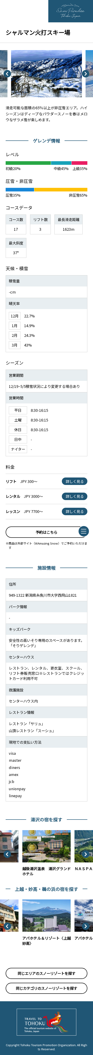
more (27, 832)
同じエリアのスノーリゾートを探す (46, 973)
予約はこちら (46, 532)
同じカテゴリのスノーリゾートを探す (46, 988)
